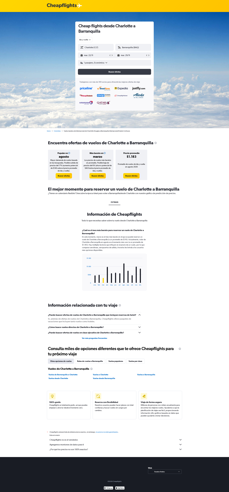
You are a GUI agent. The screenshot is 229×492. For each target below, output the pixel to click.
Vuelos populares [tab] (115, 361)
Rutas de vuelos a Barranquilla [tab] (90, 361)
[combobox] (85, 39)
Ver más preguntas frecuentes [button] (94, 338)
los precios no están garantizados (107, 432)
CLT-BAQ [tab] (114, 202)
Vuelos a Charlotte (100, 375)
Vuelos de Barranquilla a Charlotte (63, 375)
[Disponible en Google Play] (108, 488)
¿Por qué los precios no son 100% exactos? (69, 449)
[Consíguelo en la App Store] (119, 488)
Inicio (49, 131)
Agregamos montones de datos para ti (67, 444)
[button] (94, 55)
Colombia (57, 131)
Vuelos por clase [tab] (135, 361)
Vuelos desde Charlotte (58, 378)
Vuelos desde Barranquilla (104, 378)
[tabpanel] (114, 262)
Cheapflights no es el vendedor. (64, 440)
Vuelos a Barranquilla (146, 375)
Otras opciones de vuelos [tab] (61, 361)
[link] (64, 175)
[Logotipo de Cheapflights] (62, 6)
